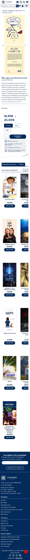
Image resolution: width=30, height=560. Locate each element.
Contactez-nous (5, 505)
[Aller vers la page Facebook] (10, 555)
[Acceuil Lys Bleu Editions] (7, 2)
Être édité (4, 502)
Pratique (3, 528)
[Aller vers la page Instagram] (13, 555)
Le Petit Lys (4, 530)
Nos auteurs (4, 514)
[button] (17, 2)
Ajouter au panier (18, 136)
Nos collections (5, 512)
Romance (11, 10)
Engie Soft (19, 558)
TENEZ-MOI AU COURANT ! (15, 468)
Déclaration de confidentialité (10, 539)
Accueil (4, 10)
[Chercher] (17, 6)
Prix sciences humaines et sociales (11, 509)
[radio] (8, 126)
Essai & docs (5, 523)
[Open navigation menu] (26, 6)
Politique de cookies (7, 541)
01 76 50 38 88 (7, 485)
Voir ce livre (9, 205)
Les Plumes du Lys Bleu (8, 507)
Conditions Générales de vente (10, 537)
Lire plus (4, 108)
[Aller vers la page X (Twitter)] (16, 555)
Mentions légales (6, 544)
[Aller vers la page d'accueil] (15, 478)
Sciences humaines (7, 525)
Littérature (4, 521)
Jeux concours (5, 546)
